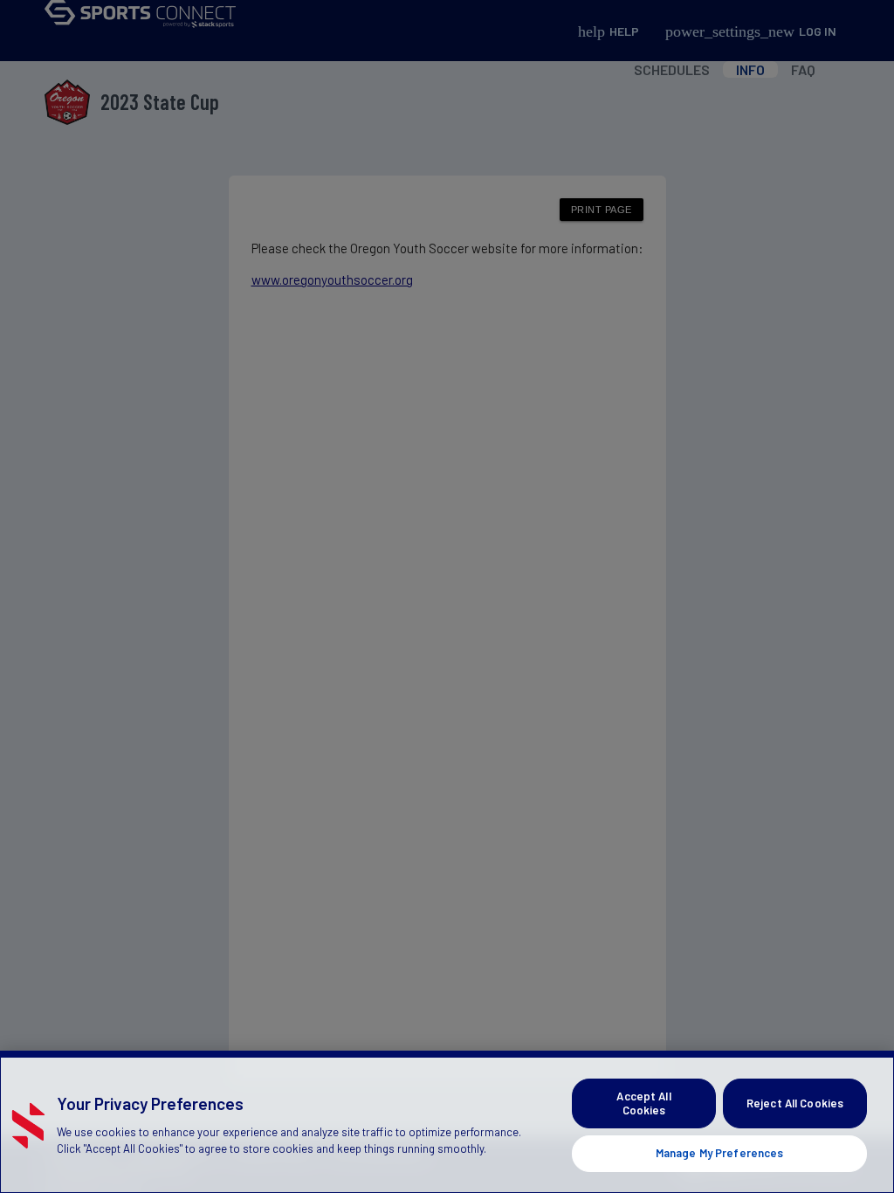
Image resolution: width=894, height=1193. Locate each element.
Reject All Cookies (794, 1103)
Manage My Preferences (720, 1153)
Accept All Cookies (643, 1103)
